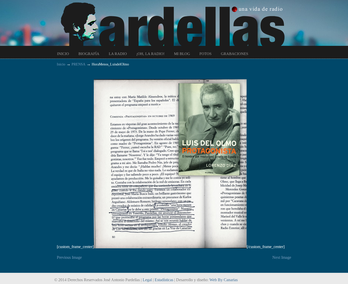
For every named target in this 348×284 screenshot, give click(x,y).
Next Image (281, 257)
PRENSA (78, 64)
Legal (147, 280)
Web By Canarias (223, 280)
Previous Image (69, 257)
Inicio (61, 64)
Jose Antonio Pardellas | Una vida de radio (179, 24)
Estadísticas (164, 280)
